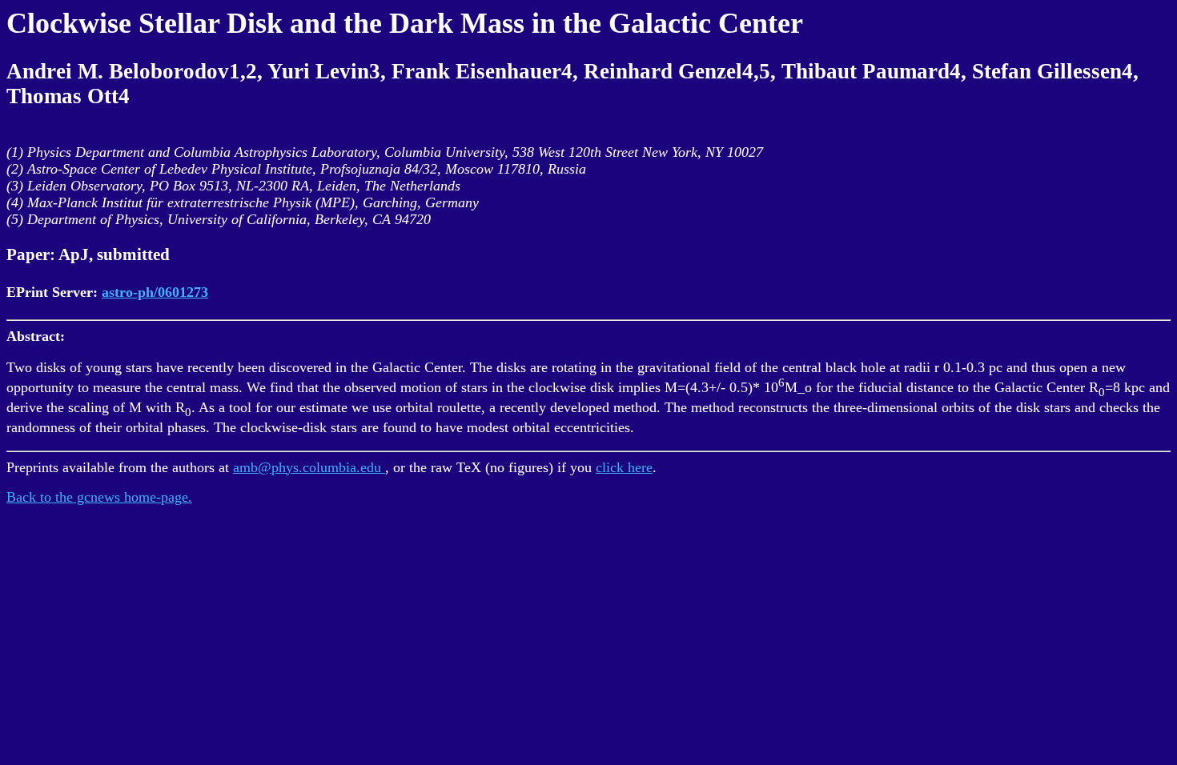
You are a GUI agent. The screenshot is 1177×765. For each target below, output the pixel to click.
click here (624, 467)
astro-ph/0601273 (155, 292)
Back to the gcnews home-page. (99, 497)
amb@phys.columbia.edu (309, 467)
